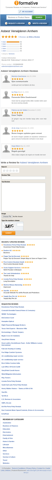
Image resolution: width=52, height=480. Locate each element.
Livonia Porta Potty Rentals (13, 279)
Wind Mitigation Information (11, 374)
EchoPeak (5, 414)
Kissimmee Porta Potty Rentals (15, 245)
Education (6, 429)
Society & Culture (9, 457)
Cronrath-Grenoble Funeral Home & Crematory (18, 310)
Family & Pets (8, 438)
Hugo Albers (16, 146)
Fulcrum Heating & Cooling (11, 349)
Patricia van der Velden (20, 110)
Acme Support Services (12, 268)
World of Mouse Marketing (13, 285)
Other (5, 451)
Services (12, 54)
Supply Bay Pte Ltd (10, 296)
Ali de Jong (15, 128)
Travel (5, 460)
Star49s (6, 291)
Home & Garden (8, 441)
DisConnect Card (8, 318)
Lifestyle (6, 444)
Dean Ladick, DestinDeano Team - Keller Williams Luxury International (22, 344)
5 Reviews (22, 37)
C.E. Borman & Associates (11, 399)
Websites (6, 463)
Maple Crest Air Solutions (11, 336)
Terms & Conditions (18, 468)
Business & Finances (10, 426)
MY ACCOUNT (27, 12)
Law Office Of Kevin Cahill (11, 367)
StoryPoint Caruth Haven (10, 370)
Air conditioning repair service (12, 356)
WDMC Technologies (9, 314)
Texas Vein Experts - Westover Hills (14, 328)
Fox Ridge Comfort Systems (12, 352)
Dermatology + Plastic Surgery (13, 332)
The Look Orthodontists (12, 273)
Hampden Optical (8, 321)
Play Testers (6, 378)
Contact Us (41, 468)
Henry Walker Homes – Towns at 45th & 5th (17, 388)
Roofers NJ (8, 250)
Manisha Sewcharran (19, 76)
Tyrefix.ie (5, 396)
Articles (7, 470)
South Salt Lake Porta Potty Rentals (14, 385)
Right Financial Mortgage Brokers (14, 325)
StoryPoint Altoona (8, 339)
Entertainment (8, 435)
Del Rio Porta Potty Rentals (11, 406)
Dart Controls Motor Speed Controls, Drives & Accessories (23, 410)
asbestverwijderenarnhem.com (12, 66)
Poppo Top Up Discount (12, 256)
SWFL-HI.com (6, 403)
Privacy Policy (31, 468)
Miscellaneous (8, 448)
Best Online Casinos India (11, 363)
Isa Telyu (15, 92)
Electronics (7, 432)
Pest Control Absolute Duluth (14, 262)
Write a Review (34, 37)
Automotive (7, 423)
